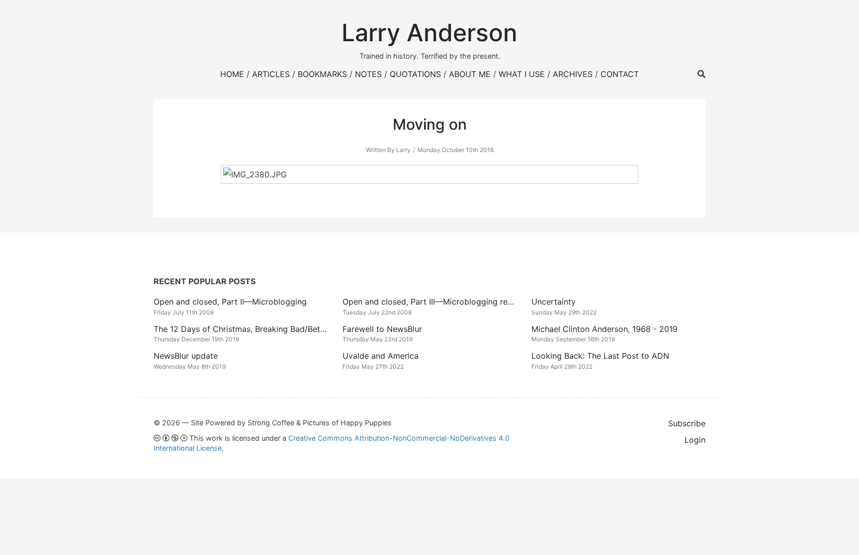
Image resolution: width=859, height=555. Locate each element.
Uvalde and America (381, 356)
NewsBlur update (186, 356)
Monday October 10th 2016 (456, 150)
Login (695, 440)
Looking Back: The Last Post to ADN (600, 356)
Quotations (415, 74)
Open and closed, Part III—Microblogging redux (432, 302)
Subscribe (686, 423)
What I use (522, 74)
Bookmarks (322, 74)
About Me (470, 74)
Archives (573, 74)
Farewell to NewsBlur (382, 329)
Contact (620, 74)
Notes (368, 74)
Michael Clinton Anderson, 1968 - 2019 (604, 329)
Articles (271, 74)
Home (232, 74)
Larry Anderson (429, 32)
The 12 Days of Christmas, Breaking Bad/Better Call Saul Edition (274, 329)
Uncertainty (553, 302)
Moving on (430, 124)
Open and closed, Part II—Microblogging (230, 302)
